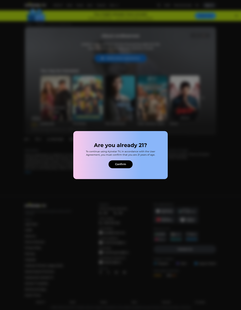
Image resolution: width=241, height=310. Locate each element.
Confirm (120, 164)
